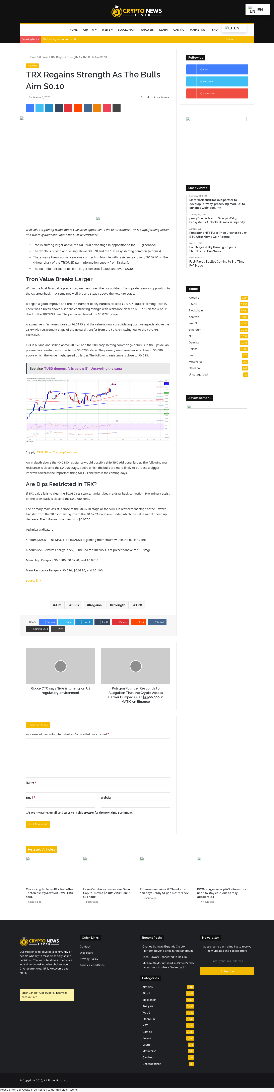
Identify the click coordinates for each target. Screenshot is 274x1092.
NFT (191, 336)
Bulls (75, 605)
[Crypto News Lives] (137, 11)
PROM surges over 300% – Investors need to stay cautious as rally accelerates (221, 893)
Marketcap (198, 29)
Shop (215, 29)
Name (31, 782)
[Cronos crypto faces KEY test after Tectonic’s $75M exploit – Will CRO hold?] (51, 871)
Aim (58, 605)
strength (118, 605)
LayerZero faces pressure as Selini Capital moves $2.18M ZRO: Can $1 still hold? (107, 893)
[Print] (117, 108)
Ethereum (195, 329)
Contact (85, 946)
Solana (193, 348)
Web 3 (106, 29)
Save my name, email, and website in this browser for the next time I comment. (81, 812)
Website (106, 797)
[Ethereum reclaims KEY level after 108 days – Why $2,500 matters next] (165, 871)
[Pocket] (107, 108)
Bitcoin (193, 304)
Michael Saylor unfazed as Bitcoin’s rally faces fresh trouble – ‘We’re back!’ (86, 39)
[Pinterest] (68, 108)
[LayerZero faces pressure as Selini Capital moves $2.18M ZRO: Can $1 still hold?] (108, 871)
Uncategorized (198, 374)
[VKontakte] (88, 108)
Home (74, 29)
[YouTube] (31, 980)
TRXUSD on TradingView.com (57, 452)
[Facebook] (30, 108)
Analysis (147, 29)
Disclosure (86, 952)
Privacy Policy (89, 959)
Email (30, 797)
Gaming (178, 29)
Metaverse (196, 361)
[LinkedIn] (49, 108)
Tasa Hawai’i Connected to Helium (164, 957)
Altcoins (43, 57)
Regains (95, 605)
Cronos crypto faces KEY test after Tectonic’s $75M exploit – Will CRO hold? (49, 893)
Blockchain (126, 29)
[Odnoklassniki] (97, 108)
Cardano (194, 368)
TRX (138, 605)
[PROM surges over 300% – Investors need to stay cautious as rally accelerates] (222, 871)
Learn (163, 29)
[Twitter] (40, 108)
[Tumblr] (59, 108)
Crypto (88, 29)
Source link (33, 580)
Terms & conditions (92, 965)
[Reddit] (78, 108)
